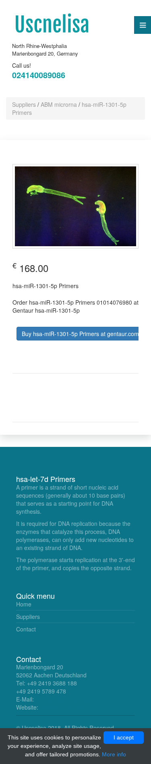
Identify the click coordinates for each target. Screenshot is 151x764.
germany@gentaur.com (65, 699)
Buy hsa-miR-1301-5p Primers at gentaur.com (80, 334)
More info (114, 754)
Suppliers (24, 104)
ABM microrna (59, 104)
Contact (26, 629)
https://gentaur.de (62, 707)
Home (23, 604)
